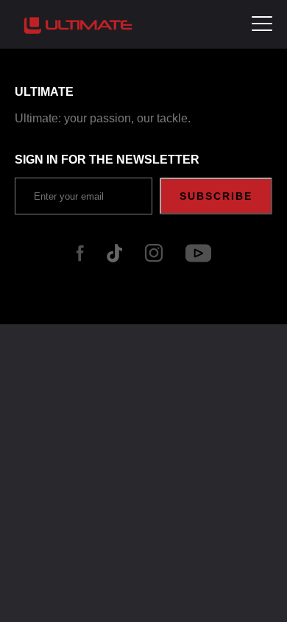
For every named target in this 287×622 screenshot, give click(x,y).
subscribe (216, 196)
